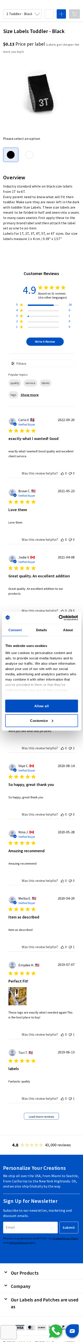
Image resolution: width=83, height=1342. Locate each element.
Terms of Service (18, 1242)
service (30, 383)
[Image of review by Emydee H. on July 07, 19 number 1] (17, 996)
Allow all (41, 706)
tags (13, 395)
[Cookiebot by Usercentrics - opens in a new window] (59, 618)
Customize (39, 720)
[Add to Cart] (74, 14)
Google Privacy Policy (65, 1238)
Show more (30, 395)
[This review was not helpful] (70, 748)
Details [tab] (41, 630)
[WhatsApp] (55, 1331)
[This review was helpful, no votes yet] (62, 473)
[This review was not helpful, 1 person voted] (70, 947)
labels (46, 383)
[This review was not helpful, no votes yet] (70, 473)
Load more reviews (41, 1117)
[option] (29, 155)
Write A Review (45, 342)
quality (14, 383)
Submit (69, 1227)
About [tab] (68, 630)
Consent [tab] (15, 630)
